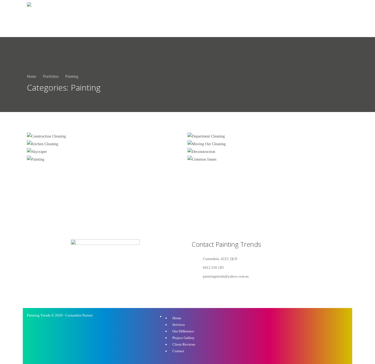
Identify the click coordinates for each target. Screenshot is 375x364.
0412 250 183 (318, 18)
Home (31, 76)
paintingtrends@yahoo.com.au (226, 276)
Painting (71, 76)
